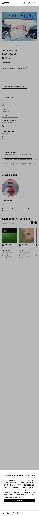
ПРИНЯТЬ (19, 500)
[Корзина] (34, 3)
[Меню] (36, 513)
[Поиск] (3, 513)
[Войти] (24, 3)
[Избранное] (29, 3)
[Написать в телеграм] (13, 513)
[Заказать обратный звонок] (8, 513)
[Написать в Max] (18, 513)
